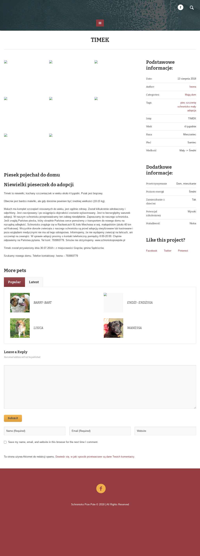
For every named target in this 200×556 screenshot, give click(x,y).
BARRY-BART (43, 302)
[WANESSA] (113, 327)
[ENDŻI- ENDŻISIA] (113, 302)
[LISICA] (20, 327)
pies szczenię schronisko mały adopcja (187, 106)
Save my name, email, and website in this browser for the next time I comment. (53, 442)
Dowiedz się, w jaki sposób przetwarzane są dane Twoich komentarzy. (95, 456)
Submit (13, 418)
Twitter (167, 250)
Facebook (151, 250)
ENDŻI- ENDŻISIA (140, 302)
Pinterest (183, 250)
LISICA (38, 328)
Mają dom (190, 94)
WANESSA (134, 328)
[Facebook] (180, 7)
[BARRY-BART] (20, 302)
